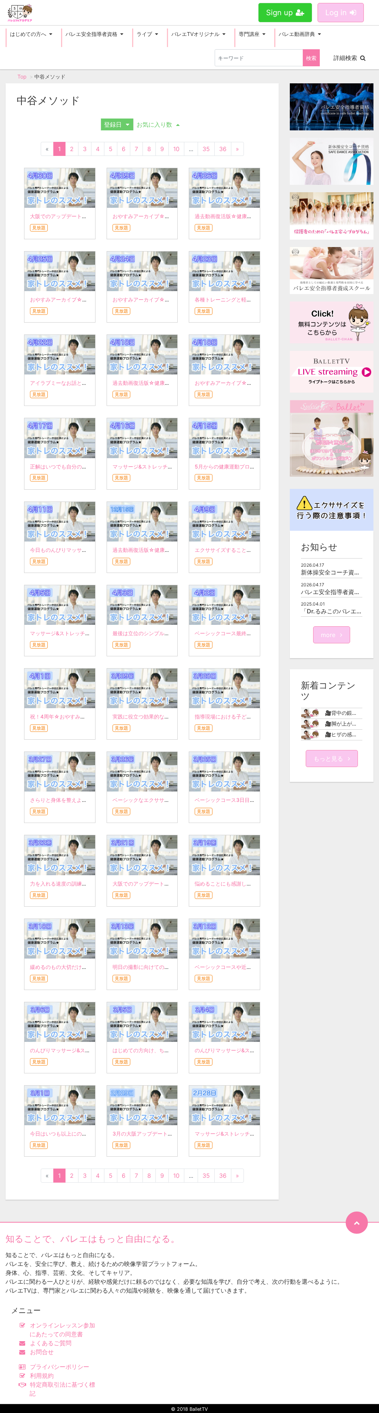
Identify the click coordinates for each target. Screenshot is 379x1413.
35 (206, 149)
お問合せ (42, 1352)
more (329, 635)
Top (22, 76)
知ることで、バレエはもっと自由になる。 (93, 1238)
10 (176, 149)
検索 (311, 58)
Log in (336, 12)
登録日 (113, 124)
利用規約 (42, 1375)
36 (223, 149)
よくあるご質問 (50, 1343)
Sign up (279, 12)
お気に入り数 (154, 124)
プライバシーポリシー (59, 1366)
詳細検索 (345, 57)
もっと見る (329, 758)
